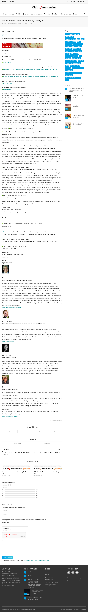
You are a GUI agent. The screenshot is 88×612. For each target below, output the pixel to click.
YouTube (83, 1)
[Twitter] (9, 431)
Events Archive (66, 14)
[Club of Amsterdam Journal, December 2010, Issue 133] (48, 467)
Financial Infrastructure (57, 420)
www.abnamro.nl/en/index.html (11, 307)
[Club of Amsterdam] (44, 7)
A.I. (66, 34)
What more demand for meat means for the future (78, 115)
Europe (67, 51)
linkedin (76, 1)
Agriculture (76, 34)
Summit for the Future (77, 68)
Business (68, 41)
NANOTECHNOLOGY (76, 63)
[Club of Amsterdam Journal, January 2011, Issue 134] (16, 467)
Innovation (68, 58)
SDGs (78, 65)
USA (79, 77)
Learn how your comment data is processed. (36, 560)
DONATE (4, 1)
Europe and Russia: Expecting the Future (37, 591)
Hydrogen (75, 56)
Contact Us (69, 609)
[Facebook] (24, 431)
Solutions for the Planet (35, 572)
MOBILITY (80, 60)
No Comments (23, 23)
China (78, 41)
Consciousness (79, 44)
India (80, 56)
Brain (82, 39)
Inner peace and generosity (77, 105)
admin (5, 23)
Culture (67, 46)
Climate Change (69, 44)
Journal (47, 574)
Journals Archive (36, 14)
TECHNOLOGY (69, 75)
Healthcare (68, 56)
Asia (78, 39)
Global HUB (76, 14)
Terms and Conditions (79, 609)
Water (67, 80)
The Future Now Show (51, 14)
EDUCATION (69, 48)
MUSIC (67, 63)
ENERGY (75, 48)
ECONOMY (78, 46)
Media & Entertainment (71, 60)
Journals (26, 14)
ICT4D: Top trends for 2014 (79, 96)
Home (5, 14)
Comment (5, 541)
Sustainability (69, 70)
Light (73, 58)
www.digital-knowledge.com (10, 416)
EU (79, 48)
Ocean (67, 65)
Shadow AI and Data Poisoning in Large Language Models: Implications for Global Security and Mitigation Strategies (34, 583)
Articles (18, 14)
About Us (62, 609)
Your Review (5, 528)
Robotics (72, 65)
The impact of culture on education (79, 123)
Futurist (77, 53)
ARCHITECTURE (69, 36)
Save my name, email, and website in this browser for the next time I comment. (24, 519)
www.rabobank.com (8, 341)
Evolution (73, 51)
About (12, 14)
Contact (12, 1)
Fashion (79, 51)
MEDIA (78, 58)
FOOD (67, 53)
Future (71, 53)
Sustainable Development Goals (73, 72)
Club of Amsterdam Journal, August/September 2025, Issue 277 (77, 90)
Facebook (69, 1)
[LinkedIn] (39, 431)
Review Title (5, 522)
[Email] (54, 431)
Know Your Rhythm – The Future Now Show (35, 598)
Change (74, 41)
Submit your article (50, 585)
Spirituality (68, 68)
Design (72, 46)
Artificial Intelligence (71, 39)
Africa (70, 34)
